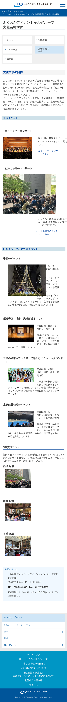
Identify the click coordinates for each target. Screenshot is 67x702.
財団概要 (42, 40)
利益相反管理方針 (33, 680)
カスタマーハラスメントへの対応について (33, 676)
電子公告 (33, 685)
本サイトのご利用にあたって (33, 659)
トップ (10, 40)
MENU (62, 5)
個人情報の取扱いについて (33, 668)
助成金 (10, 59)
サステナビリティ (17, 11)
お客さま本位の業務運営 (33, 663)
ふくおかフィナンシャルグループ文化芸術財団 (24, 14)
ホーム (4, 11)
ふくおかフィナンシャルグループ (33, 5)
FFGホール (12, 49)
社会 (6, 638)
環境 (6, 631)
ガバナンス (10, 645)
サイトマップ (33, 654)
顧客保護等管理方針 (33, 672)
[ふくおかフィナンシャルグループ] (33, 692)
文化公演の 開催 (43, 49)
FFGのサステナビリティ (17, 625)
